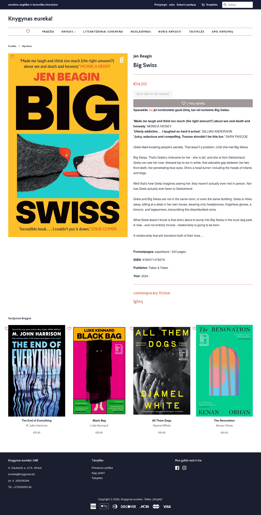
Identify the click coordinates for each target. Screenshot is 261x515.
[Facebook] (177, 468)
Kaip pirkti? (98, 473)
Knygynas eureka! (30, 18)
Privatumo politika (102, 468)
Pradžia (12, 46)
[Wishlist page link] (28, 31)
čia (151, 110)
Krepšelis (212, 4)
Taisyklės (97, 478)
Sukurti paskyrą (186, 4)
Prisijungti (160, 4)
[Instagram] (184, 468)
